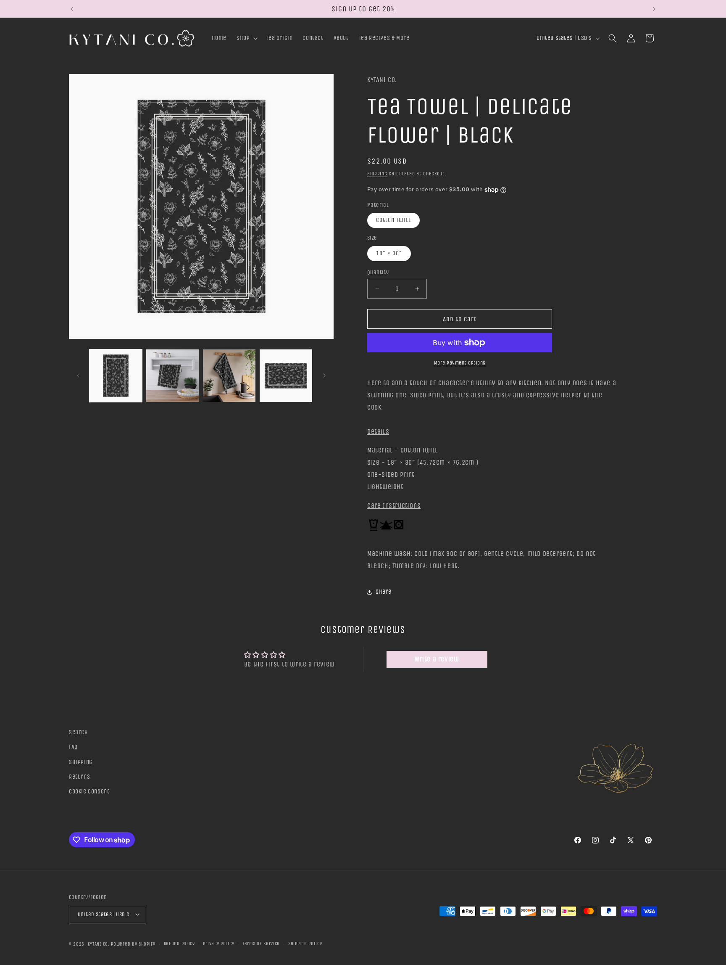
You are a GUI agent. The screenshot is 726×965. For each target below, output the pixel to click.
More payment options (460, 363)
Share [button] (384, 591)
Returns (79, 776)
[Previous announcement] (72, 9)
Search (78, 732)
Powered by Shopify (133, 943)
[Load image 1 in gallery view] (115, 375)
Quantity (378, 272)
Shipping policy (305, 943)
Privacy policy (218, 943)
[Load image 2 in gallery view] (172, 375)
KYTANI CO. (99, 943)
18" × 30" (389, 253)
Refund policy (179, 943)
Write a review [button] (437, 659)
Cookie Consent (89, 791)
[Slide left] (78, 375)
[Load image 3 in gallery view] (229, 375)
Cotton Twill (393, 220)
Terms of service (261, 943)
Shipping (377, 174)
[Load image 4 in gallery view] (286, 375)
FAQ (73, 747)
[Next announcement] (654, 9)
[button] (246, 38)
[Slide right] (324, 375)
